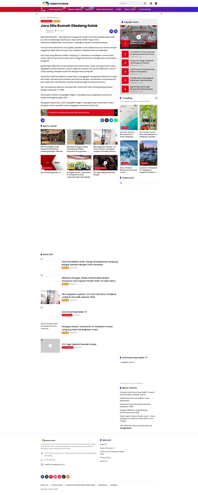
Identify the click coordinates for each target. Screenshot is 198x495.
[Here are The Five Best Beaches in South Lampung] (129, 117)
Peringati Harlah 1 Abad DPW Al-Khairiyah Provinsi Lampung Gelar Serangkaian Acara (79, 175)
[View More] (156, 98)
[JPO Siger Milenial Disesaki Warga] (105, 162)
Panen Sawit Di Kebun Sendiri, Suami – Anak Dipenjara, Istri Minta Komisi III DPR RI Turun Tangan (137, 418)
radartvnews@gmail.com (55, 464)
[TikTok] (64, 477)
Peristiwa (57, 21)
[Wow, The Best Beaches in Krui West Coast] (129, 153)
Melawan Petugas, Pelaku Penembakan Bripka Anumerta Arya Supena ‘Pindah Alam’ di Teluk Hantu (78, 149)
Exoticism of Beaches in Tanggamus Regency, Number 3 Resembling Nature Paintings (148, 170)
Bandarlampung (46, 21)
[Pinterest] (51, 477)
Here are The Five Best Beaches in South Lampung (127, 134)
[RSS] (68, 477)
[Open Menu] (156, 3)
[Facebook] (102, 120)
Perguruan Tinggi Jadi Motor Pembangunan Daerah (142, 62)
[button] (145, 3)
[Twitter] (107, 120)
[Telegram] (111, 120)
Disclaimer (103, 485)
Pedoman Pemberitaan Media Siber (80, 485)
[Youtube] (59, 477)
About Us (103, 461)
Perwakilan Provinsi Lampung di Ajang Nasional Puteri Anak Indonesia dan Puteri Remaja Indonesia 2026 (142, 53)
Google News (125, 428)
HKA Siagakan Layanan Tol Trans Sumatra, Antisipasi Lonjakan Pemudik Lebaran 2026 (104, 149)
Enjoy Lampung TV (107, 448)
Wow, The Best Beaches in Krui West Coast (128, 170)
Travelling (125, 128)
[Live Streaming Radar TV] (53, 162)
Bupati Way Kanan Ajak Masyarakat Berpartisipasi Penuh (141, 88)
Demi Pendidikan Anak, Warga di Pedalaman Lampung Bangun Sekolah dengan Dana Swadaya (51, 149)
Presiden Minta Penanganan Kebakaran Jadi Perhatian (142, 79)
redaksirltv (49, 30)
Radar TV (103, 444)
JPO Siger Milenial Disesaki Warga (104, 174)
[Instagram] (55, 477)
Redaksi (113, 485)
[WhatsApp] (116, 120)
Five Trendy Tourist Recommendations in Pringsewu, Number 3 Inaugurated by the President (148, 134)
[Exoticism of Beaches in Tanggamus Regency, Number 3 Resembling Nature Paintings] (148, 153)
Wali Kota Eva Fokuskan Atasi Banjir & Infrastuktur (142, 70)
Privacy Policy (105, 457)
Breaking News (47, 168)
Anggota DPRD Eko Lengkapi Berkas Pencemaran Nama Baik (134, 411)
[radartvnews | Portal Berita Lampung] (55, 3)
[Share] (116, 31)
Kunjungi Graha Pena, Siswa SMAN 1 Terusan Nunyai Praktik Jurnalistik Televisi (137, 393)
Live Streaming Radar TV (51, 173)
